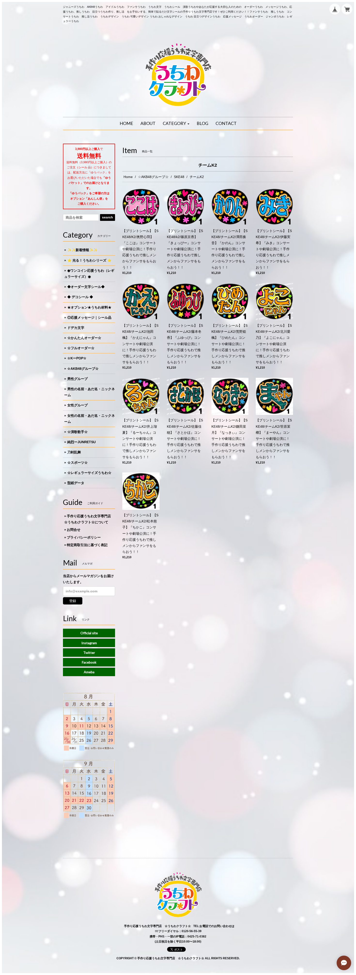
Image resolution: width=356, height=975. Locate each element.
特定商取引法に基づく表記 (87, 545)
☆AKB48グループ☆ (153, 177)
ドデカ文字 (75, 328)
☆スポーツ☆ (77, 462)
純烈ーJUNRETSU (81, 442)
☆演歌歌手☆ (77, 432)
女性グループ (77, 405)
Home (128, 177)
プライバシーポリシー (84, 537)
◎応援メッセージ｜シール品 (89, 317)
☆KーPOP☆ (76, 358)
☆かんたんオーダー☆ (84, 338)
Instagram (89, 643)
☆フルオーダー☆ (80, 348)
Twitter (89, 652)
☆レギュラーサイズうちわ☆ (89, 473)
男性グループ (77, 379)
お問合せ (73, 530)
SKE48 (179, 177)
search (107, 217)
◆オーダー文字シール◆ (86, 287)
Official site (89, 633)
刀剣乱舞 (74, 452)
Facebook (89, 662)
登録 (72, 601)
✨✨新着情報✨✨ (82, 250)
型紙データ (75, 483)
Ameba (89, 672)
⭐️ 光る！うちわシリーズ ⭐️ (89, 260)
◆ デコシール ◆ (80, 297)
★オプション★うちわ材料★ (89, 307)
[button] (176, 123)
